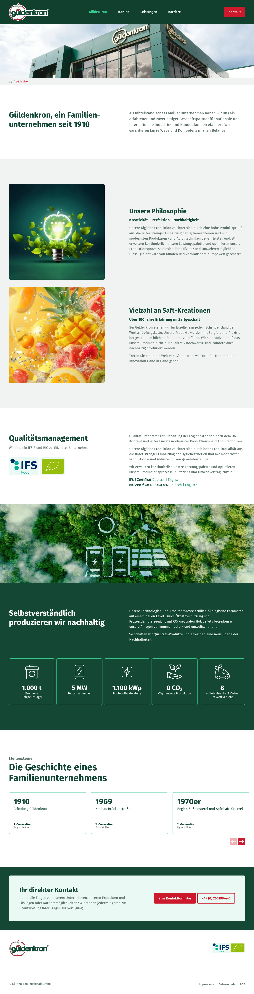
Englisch (174, 480)
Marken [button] (123, 12)
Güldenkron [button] (98, 12)
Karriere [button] (174, 12)
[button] (241, 841)
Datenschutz (227, 984)
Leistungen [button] (148, 12)
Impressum (206, 984)
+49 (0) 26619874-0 (216, 898)
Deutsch (158, 480)
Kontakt (235, 12)
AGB (242, 984)
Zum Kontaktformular (175, 898)
